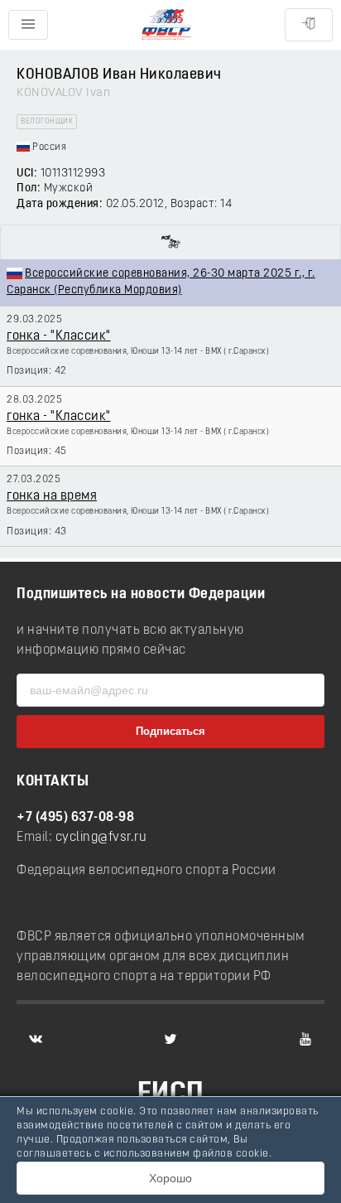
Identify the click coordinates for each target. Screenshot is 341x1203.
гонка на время (52, 496)
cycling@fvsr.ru (101, 837)
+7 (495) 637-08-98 (75, 817)
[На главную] (166, 25)
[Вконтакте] (35, 1039)
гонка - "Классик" (59, 336)
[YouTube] (305, 1039)
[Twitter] (170, 1039)
